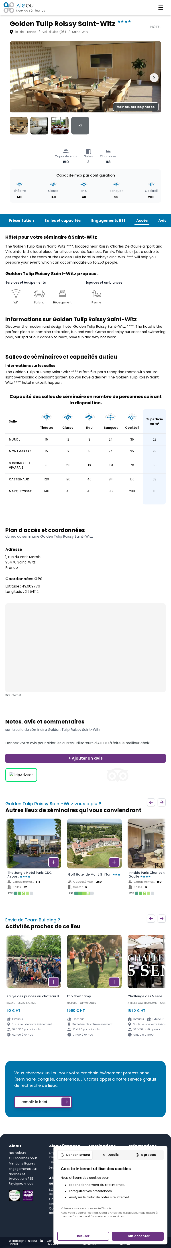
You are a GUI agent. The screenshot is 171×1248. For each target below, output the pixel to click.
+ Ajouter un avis (85, 758)
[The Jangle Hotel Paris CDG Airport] (34, 858)
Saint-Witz (80, 32)
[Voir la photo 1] (19, 125)
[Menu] (160, 7)
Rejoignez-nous (21, 1183)
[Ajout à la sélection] (54, 862)
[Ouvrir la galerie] (85, 76)
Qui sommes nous (23, 1158)
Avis (162, 220)
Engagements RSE (108, 220)
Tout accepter (138, 1236)
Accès (142, 220)
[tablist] (110, 1155)
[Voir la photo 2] (39, 125)
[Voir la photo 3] (60, 125)
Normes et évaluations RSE (21, 1176)
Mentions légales (22, 1163)
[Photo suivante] (154, 77)
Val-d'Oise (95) (54, 32)
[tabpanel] (110, 1192)
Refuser (83, 1236)
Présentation (21, 220)
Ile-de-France (25, 32)
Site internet (13, 695)
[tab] (75, 1154)
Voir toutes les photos (136, 107)
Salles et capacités (63, 220)
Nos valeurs (17, 1152)
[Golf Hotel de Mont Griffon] (94, 858)
